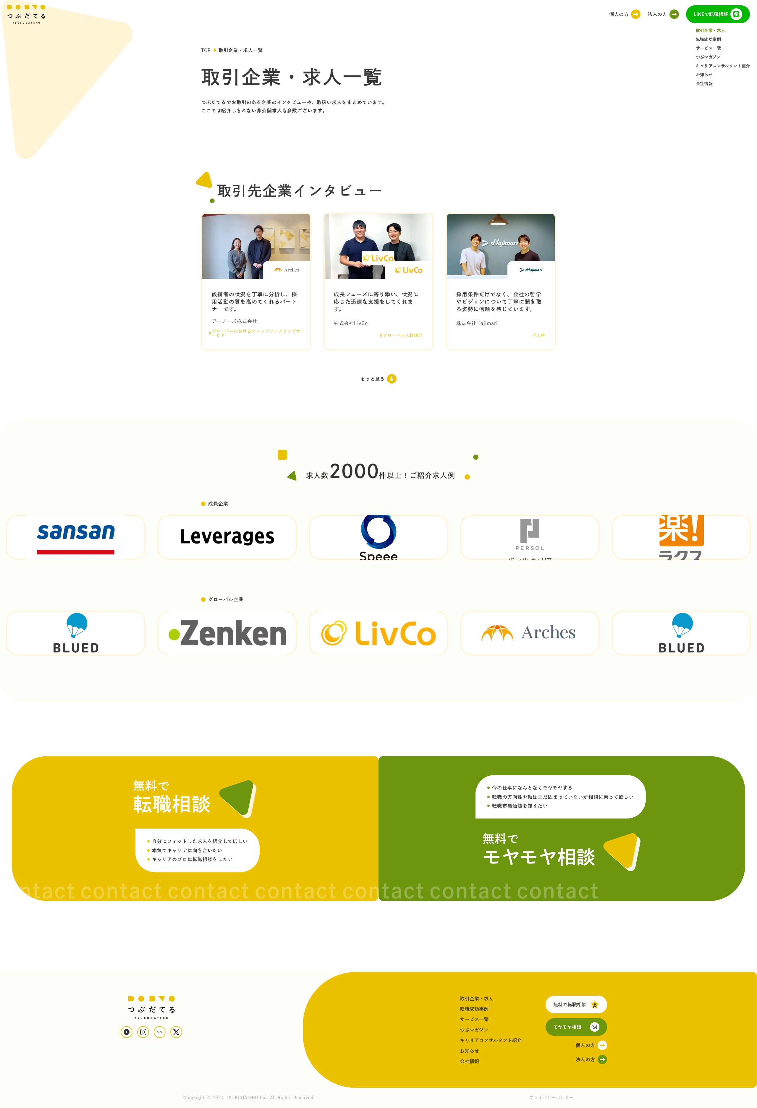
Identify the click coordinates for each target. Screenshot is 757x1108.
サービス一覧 (708, 48)
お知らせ (704, 75)
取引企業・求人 (710, 30)
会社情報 (704, 84)
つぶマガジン (708, 57)
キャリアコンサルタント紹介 (723, 66)
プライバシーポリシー (551, 1098)
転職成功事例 (708, 39)
